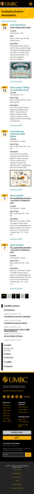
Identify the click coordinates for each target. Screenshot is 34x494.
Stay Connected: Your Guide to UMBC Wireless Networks (17, 330)
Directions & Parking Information (13, 391)
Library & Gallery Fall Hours (13, 336)
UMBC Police (22, 419)
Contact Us (9, 357)
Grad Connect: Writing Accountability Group (19, 88)
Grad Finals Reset (18, 25)
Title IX (17, 480)
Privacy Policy (17, 477)
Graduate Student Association (12, 13)
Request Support (23, 412)
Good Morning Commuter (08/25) (15, 323)
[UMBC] (9, 3)
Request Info (17, 432)
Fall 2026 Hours (9, 310)
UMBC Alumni (6, 405)
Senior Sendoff (16, 195)
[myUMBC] (27, 397)
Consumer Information (17, 488)
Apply (17, 438)
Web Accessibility (17, 484)
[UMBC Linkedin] (21, 397)
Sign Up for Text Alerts (23, 425)
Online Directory (23, 407)
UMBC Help (6, 413)
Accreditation (17, 469)
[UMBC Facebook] (4, 397)
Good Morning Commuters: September (17, 316)
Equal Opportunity (17, 473)
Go (28, 455)
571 (4, 296)
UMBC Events (7, 410)
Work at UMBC (7, 421)
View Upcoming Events (8, 21)
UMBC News (6, 415)
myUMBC (8, 362)
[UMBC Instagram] (12, 397)
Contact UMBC (22, 409)
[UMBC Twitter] (8, 397)
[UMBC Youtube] (17, 397)
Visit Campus (6, 418)
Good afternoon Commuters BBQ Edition (17, 133)
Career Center (7, 407)
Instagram (8, 367)
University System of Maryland (20, 465)
